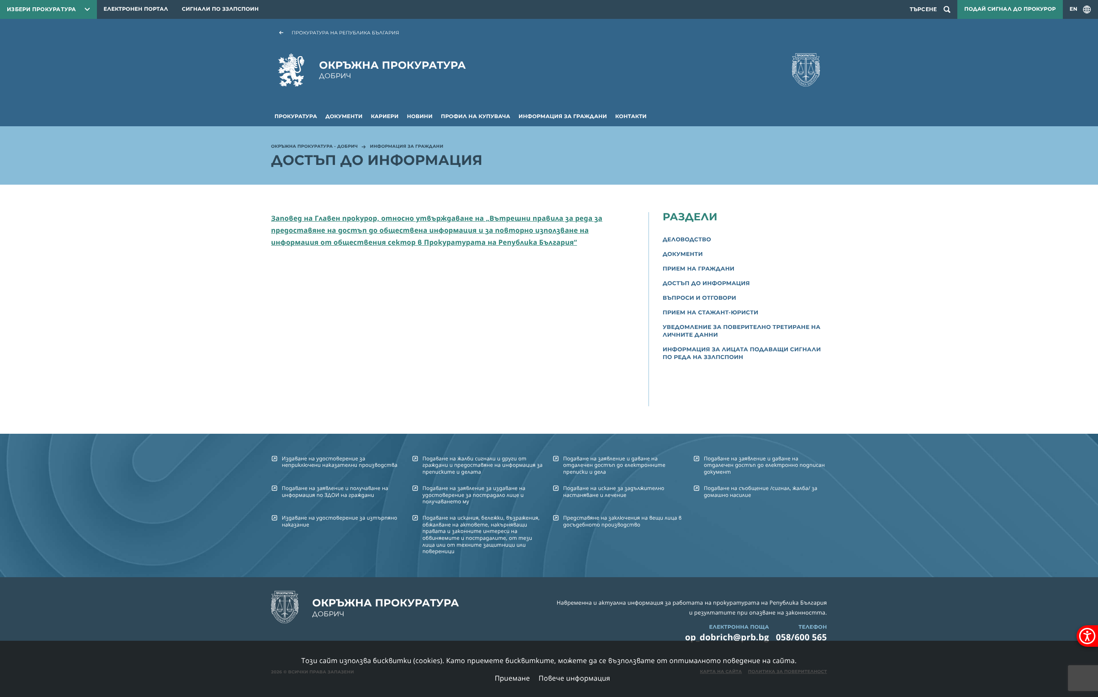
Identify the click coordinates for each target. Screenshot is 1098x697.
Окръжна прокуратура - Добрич (314, 147)
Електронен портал (136, 9)
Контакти (631, 116)
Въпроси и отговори (699, 298)
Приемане (512, 678)
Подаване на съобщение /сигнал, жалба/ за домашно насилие (760, 491)
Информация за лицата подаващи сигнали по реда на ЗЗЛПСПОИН (742, 353)
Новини (420, 116)
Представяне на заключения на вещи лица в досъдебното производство (622, 521)
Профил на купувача (475, 116)
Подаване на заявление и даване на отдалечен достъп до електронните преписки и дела (614, 465)
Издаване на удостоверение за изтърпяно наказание (339, 521)
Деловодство (687, 239)
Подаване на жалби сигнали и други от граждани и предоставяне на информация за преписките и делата (482, 465)
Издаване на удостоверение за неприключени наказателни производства (340, 462)
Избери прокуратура (41, 9)
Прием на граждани (698, 268)
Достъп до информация (706, 283)
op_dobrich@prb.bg (727, 637)
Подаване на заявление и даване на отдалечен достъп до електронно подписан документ (764, 465)
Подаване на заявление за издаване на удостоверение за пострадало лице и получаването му (473, 494)
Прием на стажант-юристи (710, 312)
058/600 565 (801, 637)
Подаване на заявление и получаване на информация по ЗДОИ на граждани (335, 491)
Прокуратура (295, 116)
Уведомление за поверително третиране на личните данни (741, 331)
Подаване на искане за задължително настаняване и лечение (613, 491)
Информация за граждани (563, 116)
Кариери (385, 116)
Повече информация (574, 678)
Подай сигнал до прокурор (1010, 9)
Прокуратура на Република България (345, 33)
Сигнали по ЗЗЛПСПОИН (220, 9)
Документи (344, 116)
